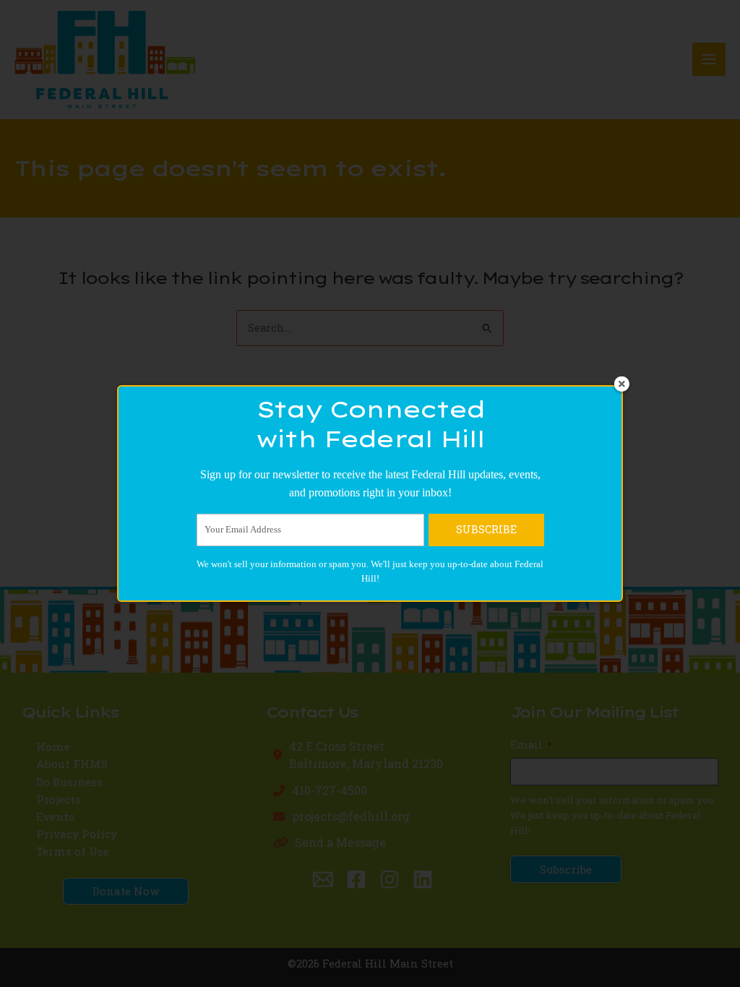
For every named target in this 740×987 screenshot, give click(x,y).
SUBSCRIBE (486, 529)
